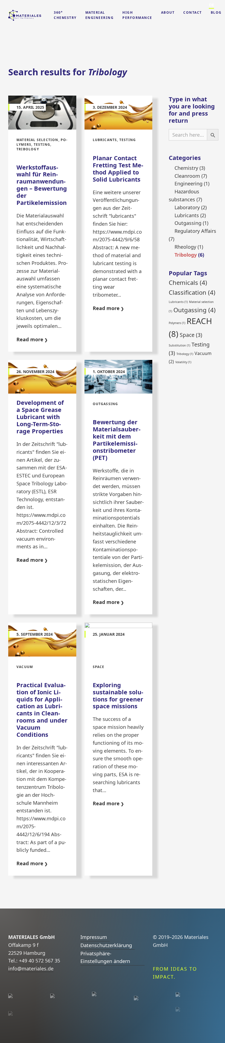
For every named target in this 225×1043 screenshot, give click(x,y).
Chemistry (186, 168)
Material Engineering (99, 15)
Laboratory (187, 207)
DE (211, 4)
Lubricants (187, 215)
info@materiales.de (31, 968)
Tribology (186, 254)
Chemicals (188, 282)
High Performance (137, 15)
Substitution (179, 345)
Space (191, 335)
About (168, 12)
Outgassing (188, 223)
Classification (192, 292)
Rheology (185, 246)
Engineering (189, 183)
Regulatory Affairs (195, 231)
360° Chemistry (65, 15)
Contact (192, 12)
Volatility (183, 362)
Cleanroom (187, 176)
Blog (216, 12)
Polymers (177, 323)
